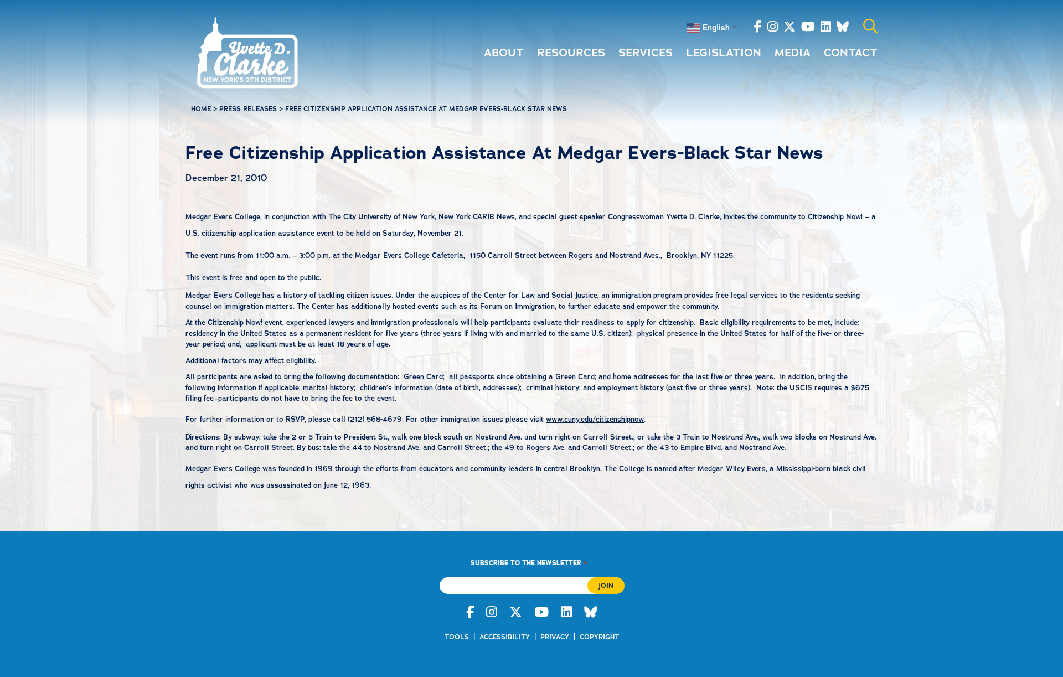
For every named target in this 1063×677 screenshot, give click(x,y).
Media (793, 52)
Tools (457, 637)
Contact (851, 52)
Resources (571, 52)
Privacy (554, 637)
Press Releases (248, 109)
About (504, 52)
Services (645, 52)
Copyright (599, 637)
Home (201, 109)
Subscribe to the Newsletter (529, 562)
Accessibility (504, 637)
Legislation (723, 52)
